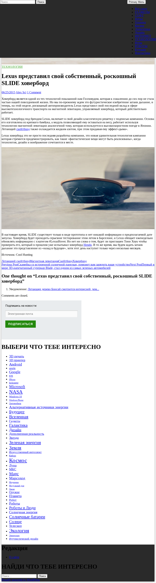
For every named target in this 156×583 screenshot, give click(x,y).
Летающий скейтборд (16, 261)
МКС (12, 469)
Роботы (14, 503)
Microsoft (17, 386)
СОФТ (139, 15)
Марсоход (17, 478)
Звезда (14, 438)
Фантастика (142, 53)
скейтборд (23, 129)
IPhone (12, 379)
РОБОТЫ (141, 46)
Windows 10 (15, 396)
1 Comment (34, 92)
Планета (15, 496)
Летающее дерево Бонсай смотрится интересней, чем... (63, 289)
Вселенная (18, 416)
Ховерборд (79, 261)
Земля (15, 447)
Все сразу (141, 8)
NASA (16, 392)
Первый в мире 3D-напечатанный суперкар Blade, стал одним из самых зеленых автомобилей (78, 266)
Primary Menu (136, 2)
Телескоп (15, 526)
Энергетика (142, 29)
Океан (12, 489)
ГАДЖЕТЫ (142, 12)
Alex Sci (21, 92)
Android (15, 364)
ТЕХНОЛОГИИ (145, 39)
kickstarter (13, 382)
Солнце (15, 521)
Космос (139, 25)
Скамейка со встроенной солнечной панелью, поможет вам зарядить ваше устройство (66, 264)
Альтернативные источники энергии (38, 407)
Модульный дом (16, 486)
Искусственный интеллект (25, 452)
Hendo (88, 244)
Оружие (14, 492)
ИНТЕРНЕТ (143, 36)
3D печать (16, 356)
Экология (19, 530)
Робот (13, 499)
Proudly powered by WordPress (21, 579)
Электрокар (14, 535)
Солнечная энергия (23, 512)
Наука (139, 18)
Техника (140, 22)
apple (12, 368)
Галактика (18, 425)
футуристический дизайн (23, 538)
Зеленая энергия (25, 442)
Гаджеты (14, 421)
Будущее (140, 49)
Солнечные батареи (27, 516)
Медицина (14, 482)
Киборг (12, 455)
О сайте (14, 557)
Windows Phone (16, 400)
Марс (14, 473)
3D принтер (17, 360)
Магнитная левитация (44, 261)
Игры (138, 42)
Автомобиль (15, 403)
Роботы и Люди (22, 508)
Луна (13, 465)
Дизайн (140, 32)
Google (14, 372)
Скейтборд (65, 261)
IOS (11, 375)
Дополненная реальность (26, 434)
